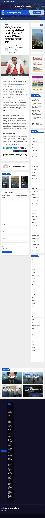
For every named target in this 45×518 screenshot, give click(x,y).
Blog (33, 259)
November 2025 (35, 163)
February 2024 (35, 228)
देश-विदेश (33, 316)
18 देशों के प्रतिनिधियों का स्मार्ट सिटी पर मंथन (33, 390)
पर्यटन (33, 322)
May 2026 (34, 144)
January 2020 (35, 250)
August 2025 (35, 172)
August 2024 (35, 210)
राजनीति (33, 331)
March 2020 (34, 247)
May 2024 (34, 219)
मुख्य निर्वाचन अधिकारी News (37, 325)
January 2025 (35, 194)
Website (3, 238)
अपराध (33, 297)
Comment (4, 200)
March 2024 (34, 225)
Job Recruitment (35, 275)
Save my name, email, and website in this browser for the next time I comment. (15, 247)
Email (3, 231)
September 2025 (35, 169)
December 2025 (35, 160)
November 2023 (35, 238)
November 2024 (35, 200)
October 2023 (35, 241)
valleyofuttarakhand (22, 6)
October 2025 (35, 166)
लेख (32, 334)
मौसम (33, 328)
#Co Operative (20, 47)
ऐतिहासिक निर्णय (19, 84)
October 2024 (35, 203)
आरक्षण (12, 84)
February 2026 (35, 153)
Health (33, 272)
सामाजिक (33, 347)
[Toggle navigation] (21, 18)
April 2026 (34, 147)
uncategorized (35, 287)
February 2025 (35, 191)
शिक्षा (33, 341)
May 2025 (34, 181)
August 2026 (35, 134)
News (33, 278)
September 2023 (35, 244)
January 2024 (35, 232)
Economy (34, 266)
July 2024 (34, 213)
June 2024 (34, 216)
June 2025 (34, 178)
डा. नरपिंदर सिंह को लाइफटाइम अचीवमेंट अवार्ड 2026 (10, 377)
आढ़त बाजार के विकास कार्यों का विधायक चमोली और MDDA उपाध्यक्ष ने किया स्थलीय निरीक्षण (32, 378)
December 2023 (35, 235)
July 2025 (34, 175)
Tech (33, 284)
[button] (40, 18)
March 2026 (34, 150)
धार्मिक (33, 319)
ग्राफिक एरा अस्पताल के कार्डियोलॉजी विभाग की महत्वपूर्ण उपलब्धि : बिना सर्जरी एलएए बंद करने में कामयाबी (11, 391)
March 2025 (34, 188)
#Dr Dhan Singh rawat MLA (15, 49)
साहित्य (33, 350)
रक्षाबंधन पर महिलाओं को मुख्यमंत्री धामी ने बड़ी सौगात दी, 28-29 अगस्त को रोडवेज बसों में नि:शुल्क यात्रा (10, 472)
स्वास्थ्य (33, 356)
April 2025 (34, 185)
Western (34, 291)
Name (3, 224)
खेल (32, 306)
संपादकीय (33, 344)
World (33, 294)
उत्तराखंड (6, 24)
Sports (33, 281)
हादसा (33, 360)
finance (33, 269)
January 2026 (35, 156)
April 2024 (34, 222)
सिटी (33, 353)
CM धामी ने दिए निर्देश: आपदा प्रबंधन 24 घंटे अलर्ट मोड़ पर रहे (21, 155)
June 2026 (34, 141)
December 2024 (35, 197)
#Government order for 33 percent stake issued (16, 51)
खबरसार (33, 303)
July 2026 (34, 138)
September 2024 (35, 207)
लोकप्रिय (33, 338)
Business (34, 262)
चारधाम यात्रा (34, 309)
